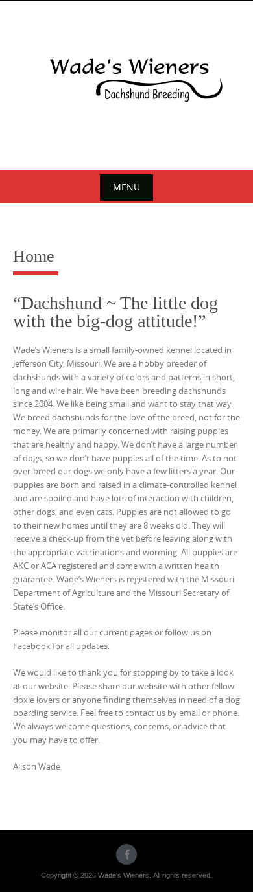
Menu (126, 187)
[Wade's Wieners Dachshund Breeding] (126, 83)
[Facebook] (126, 854)
